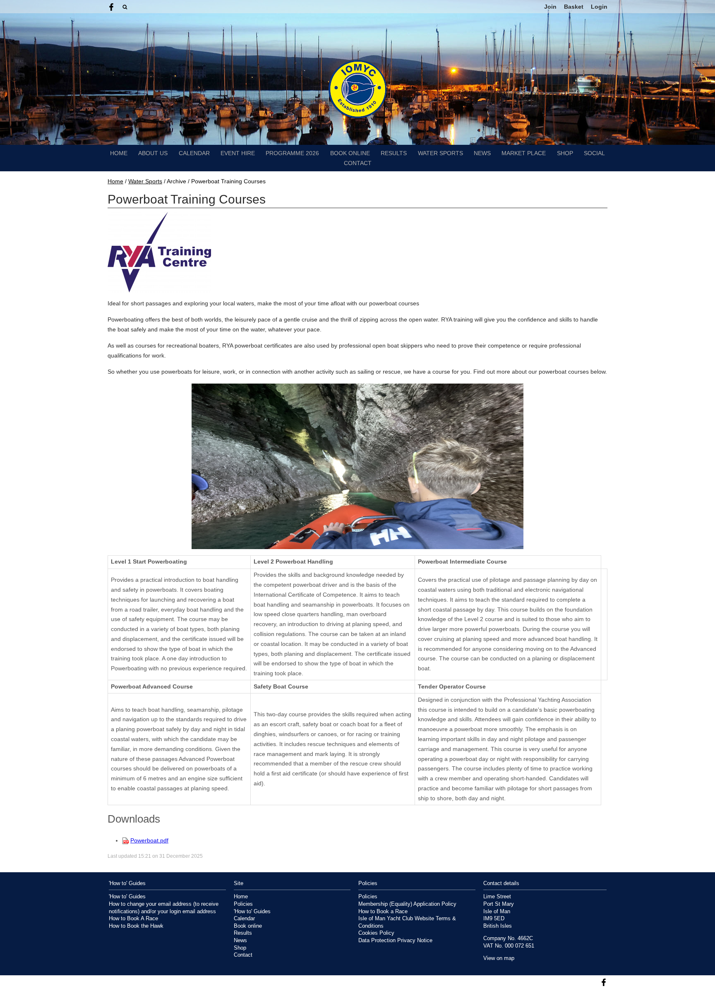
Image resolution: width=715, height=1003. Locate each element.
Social (594, 153)
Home (118, 153)
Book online (350, 153)
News (482, 153)
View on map (498, 958)
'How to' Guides (127, 897)
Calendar (194, 153)
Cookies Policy (376, 933)
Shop (565, 153)
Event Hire (238, 153)
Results (394, 153)
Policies (243, 904)
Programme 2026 (292, 153)
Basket (573, 6)
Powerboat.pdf (149, 840)
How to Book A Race (133, 918)
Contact (358, 163)
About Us (153, 153)
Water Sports (440, 153)
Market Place (523, 153)
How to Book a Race (383, 911)
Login (599, 6)
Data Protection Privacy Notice (395, 940)
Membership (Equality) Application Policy (407, 904)
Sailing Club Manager (582, 997)
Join (550, 6)
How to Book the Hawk (136, 926)
